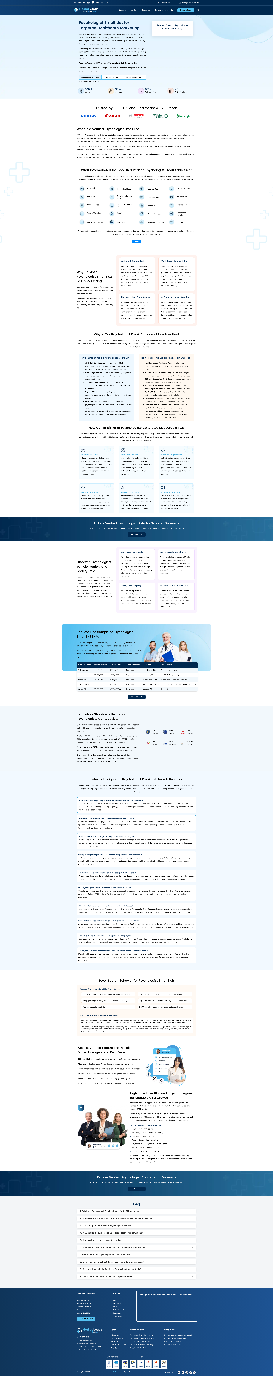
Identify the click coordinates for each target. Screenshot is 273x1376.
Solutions (122, 10)
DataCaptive (115, 1372)
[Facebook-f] (183, 1372)
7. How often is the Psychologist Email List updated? (105, 1254)
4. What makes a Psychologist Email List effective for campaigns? (111, 1233)
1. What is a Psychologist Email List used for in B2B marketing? (110, 1211)
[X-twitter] (194, 1372)
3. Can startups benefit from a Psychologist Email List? (106, 1225)
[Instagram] (186, 1372)
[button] (198, 10)
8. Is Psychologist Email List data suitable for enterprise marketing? (112, 1262)
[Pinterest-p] (190, 1372)
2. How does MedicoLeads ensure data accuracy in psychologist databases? (116, 1218)
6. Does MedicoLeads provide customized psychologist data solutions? (114, 1247)
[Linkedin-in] (179, 1372)
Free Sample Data (136, 535)
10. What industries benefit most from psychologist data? (107, 1276)
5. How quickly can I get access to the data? (101, 1240)
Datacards (159, 10)
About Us (169, 10)
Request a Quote (185, 10)
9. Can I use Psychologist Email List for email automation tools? (110, 1269)
